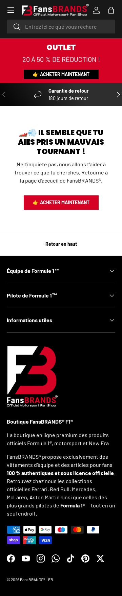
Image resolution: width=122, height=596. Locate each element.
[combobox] (61, 26)
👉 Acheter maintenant (61, 74)
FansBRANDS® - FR (36, 579)
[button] (111, 10)
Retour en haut (61, 244)
